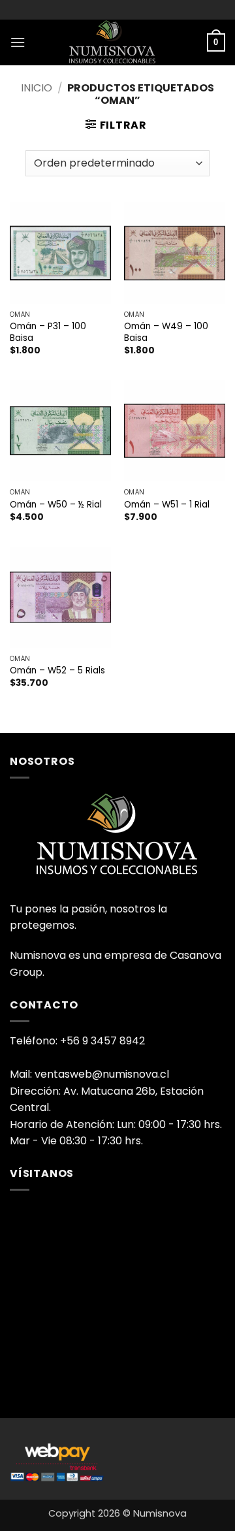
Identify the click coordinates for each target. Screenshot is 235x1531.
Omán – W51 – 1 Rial (167, 505)
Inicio (36, 87)
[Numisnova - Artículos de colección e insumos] (117, 42)
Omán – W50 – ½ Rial (56, 505)
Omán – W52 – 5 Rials (57, 671)
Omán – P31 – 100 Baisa (48, 332)
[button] (17, 42)
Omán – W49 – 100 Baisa (166, 332)
